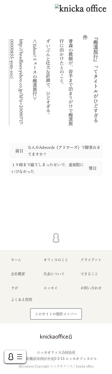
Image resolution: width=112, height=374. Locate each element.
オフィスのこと (55, 260)
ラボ (14, 288)
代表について (54, 274)
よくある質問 (21, 299)
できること (89, 274)
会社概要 (18, 274)
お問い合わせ (91, 288)
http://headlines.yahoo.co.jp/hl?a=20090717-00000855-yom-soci (16, 82)
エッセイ (50, 288)
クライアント (91, 260)
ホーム (16, 260)
